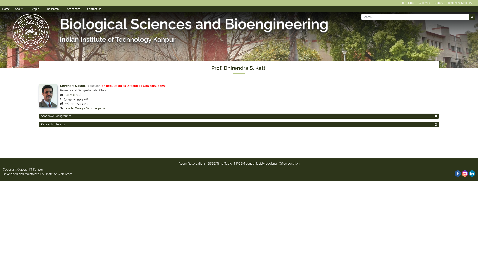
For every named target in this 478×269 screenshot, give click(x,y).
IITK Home (408, 2)
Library (438, 2)
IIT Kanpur (36, 169)
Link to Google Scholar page (84, 108)
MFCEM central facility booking (255, 163)
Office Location (289, 163)
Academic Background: (56, 116)
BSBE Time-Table (220, 163)
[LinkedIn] (472, 173)
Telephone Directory (460, 2)
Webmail (424, 2)
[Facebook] (458, 173)
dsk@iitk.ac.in (73, 95)
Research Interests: (53, 124)
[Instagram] (465, 173)
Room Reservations (192, 163)
